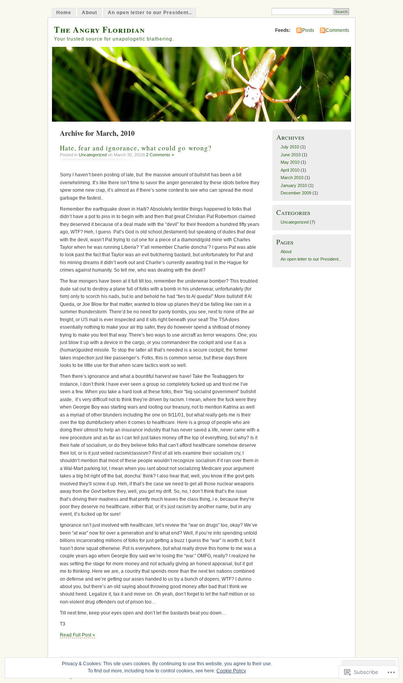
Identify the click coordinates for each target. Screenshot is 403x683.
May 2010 (290, 162)
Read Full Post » (77, 635)
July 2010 (290, 146)
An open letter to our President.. (150, 12)
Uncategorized (93, 154)
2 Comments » (160, 154)
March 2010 (292, 177)
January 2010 (294, 185)
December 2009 (296, 193)
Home (63, 12)
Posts (308, 30)
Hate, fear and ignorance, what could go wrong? (136, 147)
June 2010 (291, 154)
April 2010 (290, 170)
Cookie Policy (231, 671)
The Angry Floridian (99, 29)
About (89, 12)
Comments (337, 30)
